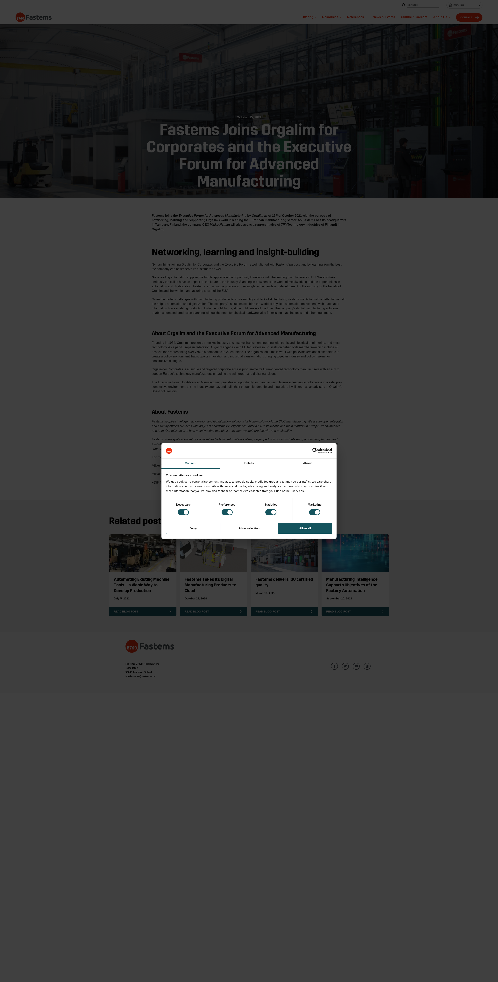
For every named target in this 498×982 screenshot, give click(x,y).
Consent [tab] (190, 463)
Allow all (305, 528)
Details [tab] (249, 463)
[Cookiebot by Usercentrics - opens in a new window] (315, 451)
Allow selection (249, 528)
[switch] (227, 512)
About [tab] (307, 463)
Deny (193, 528)
